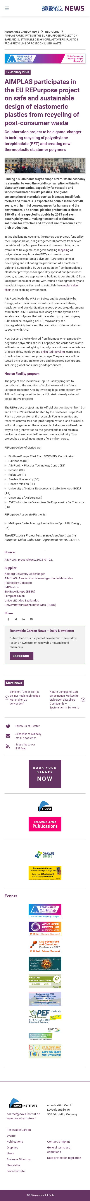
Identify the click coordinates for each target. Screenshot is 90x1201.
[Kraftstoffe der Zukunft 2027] (45, 1039)
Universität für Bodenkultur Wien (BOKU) (30, 605)
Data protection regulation (64, 1157)
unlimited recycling (53, 351)
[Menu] (13, 8)
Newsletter (14, 1165)
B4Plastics (12, 587)
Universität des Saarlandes (22, 600)
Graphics (12, 1147)
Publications (15, 1141)
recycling (63, 250)
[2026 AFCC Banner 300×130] (45, 1004)
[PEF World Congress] (45, 1022)
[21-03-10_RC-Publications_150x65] (45, 830)
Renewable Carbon (19, 1129)
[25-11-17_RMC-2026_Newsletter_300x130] (45, 917)
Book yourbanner (45, 774)
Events (11, 1135)
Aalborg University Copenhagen (25, 573)
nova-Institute (16, 1171)
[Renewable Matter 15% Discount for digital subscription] (45, 879)
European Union (15, 596)
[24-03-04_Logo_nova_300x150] (45, 813)
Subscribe (21, 655)
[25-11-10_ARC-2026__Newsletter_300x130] (45, 934)
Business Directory (19, 1159)
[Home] (63, 8)
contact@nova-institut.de (23, 1114)
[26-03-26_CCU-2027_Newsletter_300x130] (45, 952)
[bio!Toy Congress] (45, 1057)
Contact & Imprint (58, 1141)
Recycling (52, 31)
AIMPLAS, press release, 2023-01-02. (29, 559)
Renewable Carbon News (22, 31)
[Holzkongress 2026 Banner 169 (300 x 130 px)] (45, 969)
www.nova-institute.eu (21, 1118)
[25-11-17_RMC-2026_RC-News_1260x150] (45, 62)
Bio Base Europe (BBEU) (20, 591)
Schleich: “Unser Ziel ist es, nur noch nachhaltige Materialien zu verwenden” (25, 697)
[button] (8, 619)
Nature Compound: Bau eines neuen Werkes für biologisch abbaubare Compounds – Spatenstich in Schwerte (64, 699)
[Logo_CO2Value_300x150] (45, 861)
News (10, 1153)
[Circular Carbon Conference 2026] (45, 987)
